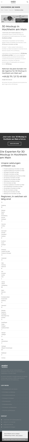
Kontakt (20, 69)
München (3, 292)
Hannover (3, 266)
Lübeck (3, 283)
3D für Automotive (6, 401)
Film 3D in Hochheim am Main (11, 190)
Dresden (3, 232)
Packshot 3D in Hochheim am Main (12, 179)
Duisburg (3, 236)
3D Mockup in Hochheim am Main (10, 44)
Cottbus (3, 226)
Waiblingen (3, 353)
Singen (3, 324)
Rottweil (3, 317)
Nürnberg (3, 300)
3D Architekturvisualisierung (8, 395)
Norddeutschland (5, 297)
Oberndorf (3, 305)
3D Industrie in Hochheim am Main (12, 177)
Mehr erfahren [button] (19, 435)
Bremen (3, 217)
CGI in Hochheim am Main (10, 183)
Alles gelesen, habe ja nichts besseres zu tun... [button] (15, 439)
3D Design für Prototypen (8, 398)
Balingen (3, 210)
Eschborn (3, 241)
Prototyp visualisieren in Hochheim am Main (14, 184)
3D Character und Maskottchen (9, 407)
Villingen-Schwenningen (6, 348)
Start (2, 10)
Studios (6, 10)
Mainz (2, 290)
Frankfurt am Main (5, 251)
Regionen (11, 10)
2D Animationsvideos (7, 404)
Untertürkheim (4, 341)
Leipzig (3, 281)
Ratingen (3, 310)
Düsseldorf (3, 234)
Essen (2, 243)
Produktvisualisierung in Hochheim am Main (14, 169)
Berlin (2, 214)
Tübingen (3, 332)
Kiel (2, 271)
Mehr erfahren (14, 143)
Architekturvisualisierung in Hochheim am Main (14, 176)
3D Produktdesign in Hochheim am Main (13, 186)
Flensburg (3, 249)
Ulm (2, 339)
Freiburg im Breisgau (6, 253)
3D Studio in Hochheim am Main (11, 174)
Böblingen (3, 219)
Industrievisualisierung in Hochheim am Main (14, 170)
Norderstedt (4, 298)
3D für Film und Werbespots (8, 410)
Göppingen (3, 258)
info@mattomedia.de (7, 79)
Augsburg (3, 205)
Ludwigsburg (4, 285)
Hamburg (3, 264)
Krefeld (3, 275)
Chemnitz (3, 224)
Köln (2, 277)
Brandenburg (4, 215)
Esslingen (3, 244)
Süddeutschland (5, 327)
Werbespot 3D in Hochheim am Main (12, 193)
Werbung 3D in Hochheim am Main (12, 191)
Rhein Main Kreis (5, 315)
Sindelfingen (4, 322)
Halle (2, 263)
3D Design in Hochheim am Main (11, 172)
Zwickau (3, 358)
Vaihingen (3, 346)
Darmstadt (3, 231)
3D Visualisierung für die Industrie (9, 389)
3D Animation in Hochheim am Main (12, 188)
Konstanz (3, 273)
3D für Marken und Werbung (8, 392)
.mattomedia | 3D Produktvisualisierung (11, 32)
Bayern (3, 212)
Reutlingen (3, 314)
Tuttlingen (3, 334)
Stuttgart (3, 326)
